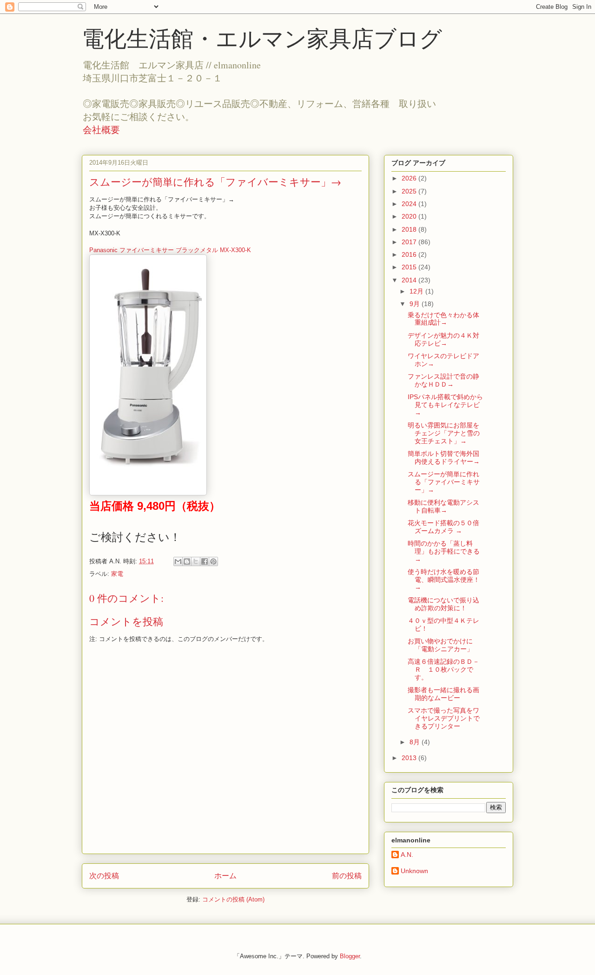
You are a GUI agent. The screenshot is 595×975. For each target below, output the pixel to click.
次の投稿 (104, 876)
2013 (410, 757)
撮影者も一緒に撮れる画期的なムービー (443, 693)
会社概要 (101, 129)
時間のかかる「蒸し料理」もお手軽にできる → (444, 551)
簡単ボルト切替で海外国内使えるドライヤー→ (444, 457)
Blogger (350, 956)
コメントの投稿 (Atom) (233, 899)
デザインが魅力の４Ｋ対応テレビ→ (443, 339)
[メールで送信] (178, 561)
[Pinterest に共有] (213, 561)
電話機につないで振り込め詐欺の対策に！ (443, 604)
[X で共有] (195, 561)
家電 (117, 573)
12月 (417, 291)
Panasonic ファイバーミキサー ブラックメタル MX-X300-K (170, 250)
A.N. (407, 854)
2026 (410, 178)
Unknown (414, 871)
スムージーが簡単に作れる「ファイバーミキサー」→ (444, 482)
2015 (410, 267)
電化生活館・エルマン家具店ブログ (262, 39)
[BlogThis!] (187, 561)
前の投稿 (347, 876)
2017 (410, 242)
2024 (410, 203)
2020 (410, 216)
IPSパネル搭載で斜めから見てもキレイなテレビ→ (445, 404)
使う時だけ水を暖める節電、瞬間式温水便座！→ (444, 579)
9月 (416, 303)
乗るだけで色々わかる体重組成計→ (443, 319)
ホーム (225, 876)
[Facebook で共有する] (204, 561)
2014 (410, 280)
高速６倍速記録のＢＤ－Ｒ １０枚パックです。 (443, 669)
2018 (410, 229)
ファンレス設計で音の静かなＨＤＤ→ (443, 380)
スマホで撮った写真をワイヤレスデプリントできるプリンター (444, 718)
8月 (416, 742)
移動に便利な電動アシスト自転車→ (443, 506)
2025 (410, 191)
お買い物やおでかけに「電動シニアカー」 (440, 645)
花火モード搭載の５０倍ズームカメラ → (443, 526)
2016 (410, 254)
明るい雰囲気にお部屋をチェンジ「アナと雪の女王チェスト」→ (444, 433)
